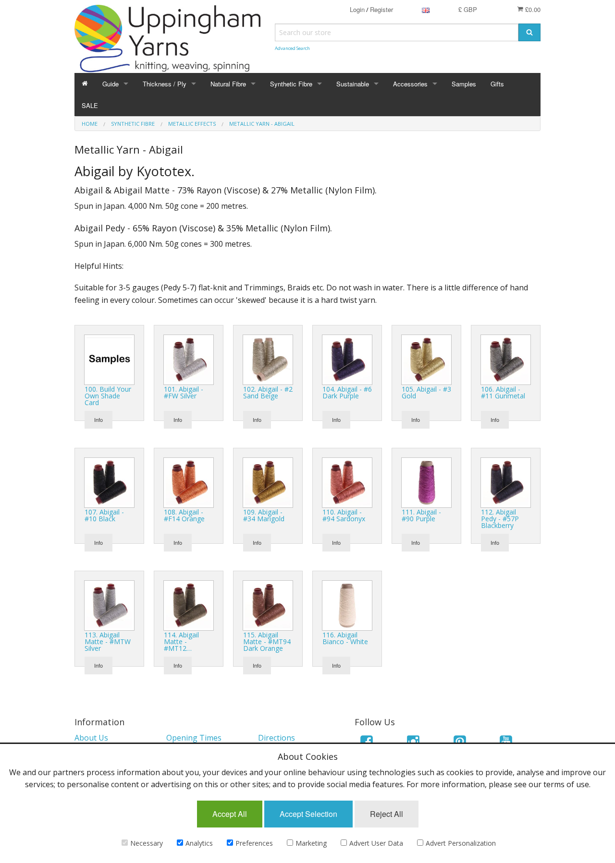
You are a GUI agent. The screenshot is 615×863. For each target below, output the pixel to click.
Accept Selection (308, 813)
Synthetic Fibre (291, 83)
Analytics (199, 843)
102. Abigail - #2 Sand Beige (268, 392)
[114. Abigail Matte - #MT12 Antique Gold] (188, 604)
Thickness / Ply (164, 83)
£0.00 (532, 9)
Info (98, 419)
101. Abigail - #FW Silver (183, 392)
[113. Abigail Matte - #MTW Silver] (109, 604)
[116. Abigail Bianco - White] (347, 604)
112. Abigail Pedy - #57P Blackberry (500, 518)
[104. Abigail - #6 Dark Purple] (347, 358)
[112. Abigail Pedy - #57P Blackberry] (505, 481)
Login (357, 9)
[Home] (84, 84)
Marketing (311, 843)
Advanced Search (292, 48)
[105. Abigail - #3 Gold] (426, 358)
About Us (91, 737)
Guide (110, 83)
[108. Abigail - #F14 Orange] (188, 481)
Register (381, 9)
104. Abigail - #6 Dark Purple (347, 392)
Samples (464, 83)
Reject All (386, 813)
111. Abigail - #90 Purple (421, 515)
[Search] (529, 32)
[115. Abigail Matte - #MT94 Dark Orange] (268, 604)
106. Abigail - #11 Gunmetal (503, 392)
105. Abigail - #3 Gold (426, 392)
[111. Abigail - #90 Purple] (426, 481)
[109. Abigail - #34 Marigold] (268, 481)
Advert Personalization (461, 843)
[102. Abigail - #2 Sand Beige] (268, 358)
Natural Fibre (228, 83)
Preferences (254, 843)
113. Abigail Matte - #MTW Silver (108, 641)
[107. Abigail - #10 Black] (109, 481)
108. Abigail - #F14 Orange (184, 515)
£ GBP (467, 9)
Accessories (410, 83)
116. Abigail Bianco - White (345, 638)
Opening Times (193, 737)
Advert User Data (376, 843)
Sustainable (352, 83)
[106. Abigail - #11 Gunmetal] (505, 358)
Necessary (146, 843)
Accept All (229, 813)
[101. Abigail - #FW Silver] (188, 358)
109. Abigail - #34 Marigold (263, 515)
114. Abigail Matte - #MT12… (181, 641)
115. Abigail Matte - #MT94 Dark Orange (267, 641)
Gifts (497, 83)
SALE (90, 105)
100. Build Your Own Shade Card (108, 395)
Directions (276, 737)
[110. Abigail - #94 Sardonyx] (347, 481)
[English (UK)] (426, 9)
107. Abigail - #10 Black (104, 515)
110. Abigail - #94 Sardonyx (343, 515)
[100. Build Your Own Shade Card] (109, 358)
